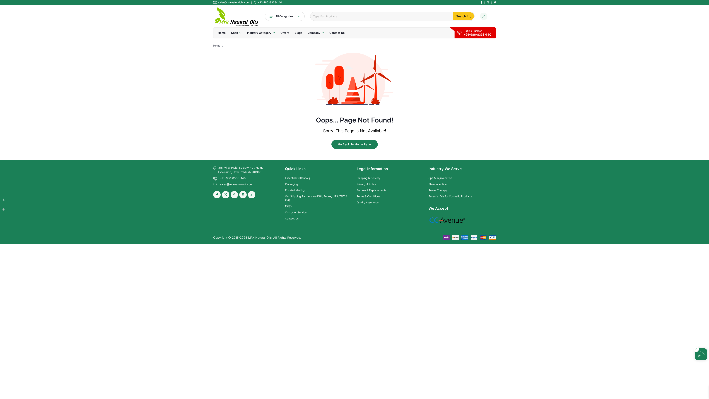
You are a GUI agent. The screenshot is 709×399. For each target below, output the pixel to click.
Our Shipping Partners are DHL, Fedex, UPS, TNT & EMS (316, 198)
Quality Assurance (368, 202)
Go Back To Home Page (354, 144)
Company (314, 33)
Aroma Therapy (438, 190)
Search (461, 16)
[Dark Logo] (236, 16)
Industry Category (259, 33)
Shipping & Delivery (368, 178)
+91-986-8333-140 (270, 2)
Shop (234, 33)
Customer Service (295, 212)
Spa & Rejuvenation (440, 178)
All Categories (284, 16)
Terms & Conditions (368, 196)
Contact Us (337, 33)
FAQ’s (288, 206)
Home (222, 33)
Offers (284, 33)
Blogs (298, 33)
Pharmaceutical (438, 184)
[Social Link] (481, 2)
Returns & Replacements (371, 190)
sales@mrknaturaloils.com (233, 2)
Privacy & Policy (366, 184)
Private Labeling (295, 190)
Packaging (291, 184)
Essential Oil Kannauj (297, 178)
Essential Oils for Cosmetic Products (450, 196)
